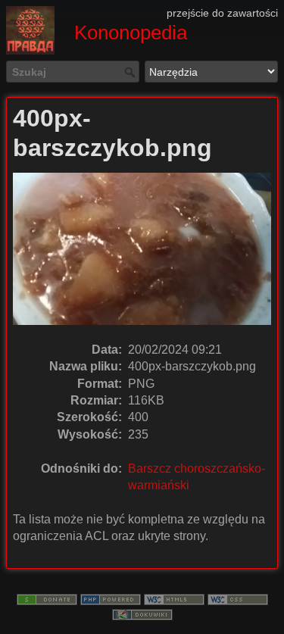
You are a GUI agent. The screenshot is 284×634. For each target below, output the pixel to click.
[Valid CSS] (238, 598)
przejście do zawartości (222, 13)
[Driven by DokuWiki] (142, 613)
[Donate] (47, 598)
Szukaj (131, 72)
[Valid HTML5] (174, 598)
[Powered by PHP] (110, 598)
